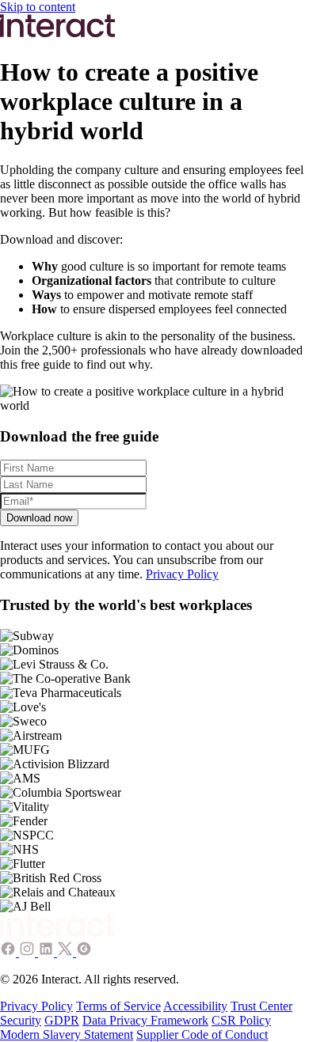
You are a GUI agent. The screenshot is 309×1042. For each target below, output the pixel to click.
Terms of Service (118, 1006)
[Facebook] (9, 952)
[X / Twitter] (66, 952)
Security (20, 1020)
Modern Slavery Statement (66, 1034)
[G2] (84, 952)
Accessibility (195, 1006)
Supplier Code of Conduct (202, 1034)
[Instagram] (28, 952)
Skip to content (37, 6)
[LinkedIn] (47, 952)
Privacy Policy (182, 574)
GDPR (61, 1020)
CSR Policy (241, 1020)
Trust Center (261, 1006)
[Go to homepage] (58, 33)
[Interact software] (58, 933)
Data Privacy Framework (145, 1020)
